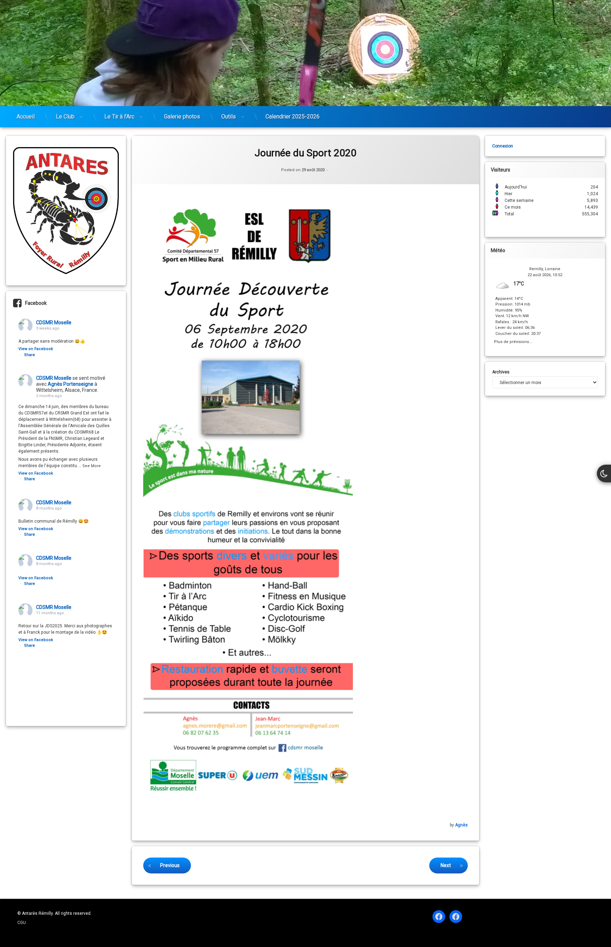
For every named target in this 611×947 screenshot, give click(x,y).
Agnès (461, 825)
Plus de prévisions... (513, 341)
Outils (228, 116)
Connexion (502, 146)
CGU (21, 922)
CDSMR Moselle (53, 322)
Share (29, 355)
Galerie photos (182, 116)
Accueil (26, 116)
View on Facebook (35, 349)
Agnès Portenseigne (70, 384)
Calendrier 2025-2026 (293, 116)
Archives (501, 372)
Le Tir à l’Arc (119, 116)
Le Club (65, 116)
